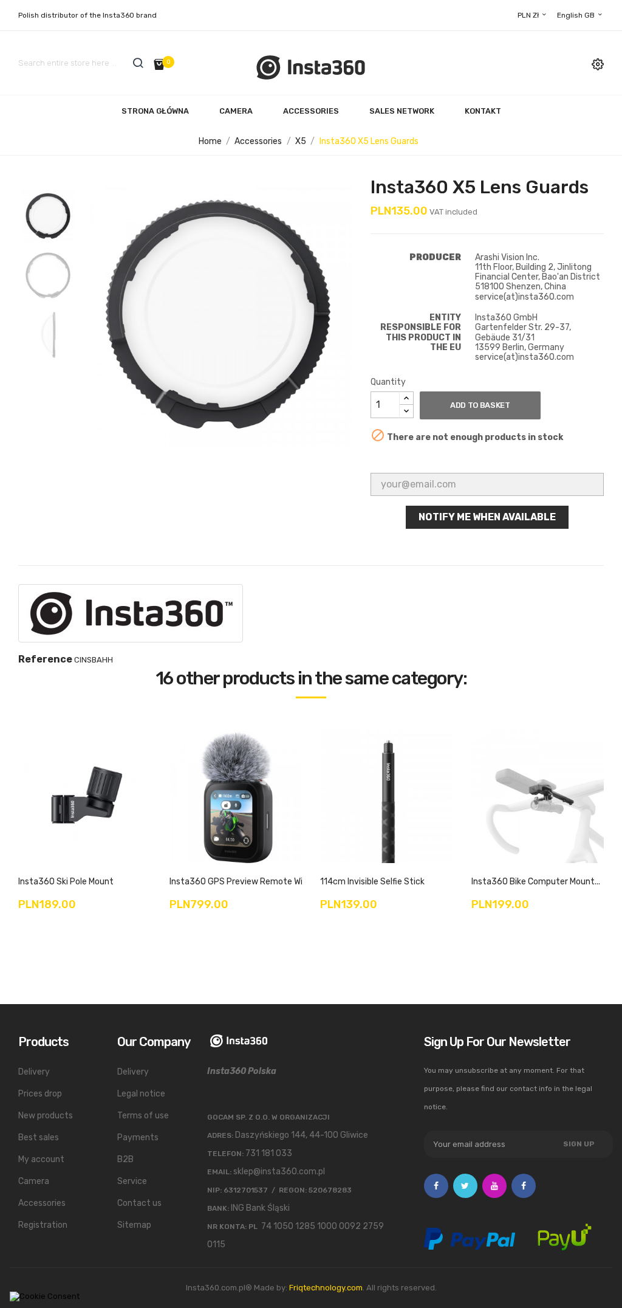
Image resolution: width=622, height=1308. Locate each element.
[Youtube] (494, 1186)
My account (41, 1159)
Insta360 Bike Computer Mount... (535, 881)
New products (45, 1115)
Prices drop (40, 1094)
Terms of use (143, 1115)
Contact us (139, 1203)
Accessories (311, 110)
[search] (138, 63)
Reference (45, 659)
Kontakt (483, 110)
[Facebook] (436, 1186)
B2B (125, 1159)
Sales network (401, 110)
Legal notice (141, 1094)
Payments (138, 1137)
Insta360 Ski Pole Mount (66, 881)
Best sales (38, 1137)
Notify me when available (487, 517)
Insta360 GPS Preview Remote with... (243, 881)
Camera (236, 110)
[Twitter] (465, 1186)
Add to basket (480, 405)
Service (132, 1181)
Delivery (34, 1072)
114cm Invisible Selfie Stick (372, 881)
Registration (42, 1225)
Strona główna (155, 110)
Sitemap (134, 1225)
